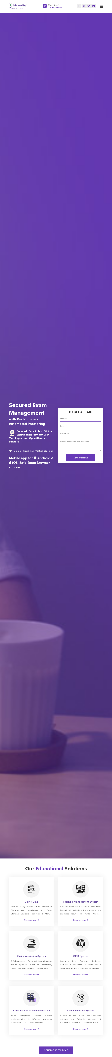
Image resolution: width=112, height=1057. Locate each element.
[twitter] (88, 6)
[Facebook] (79, 6)
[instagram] (84, 6)
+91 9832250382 (55, 8)
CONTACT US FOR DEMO (56, 1050)
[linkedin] (93, 6)
